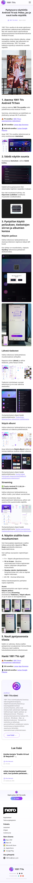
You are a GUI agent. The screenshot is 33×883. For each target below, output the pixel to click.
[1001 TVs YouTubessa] (19, 873)
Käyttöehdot (7, 817)
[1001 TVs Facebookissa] (22, 873)
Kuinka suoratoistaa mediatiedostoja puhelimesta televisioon (16, 530)
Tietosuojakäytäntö (9, 820)
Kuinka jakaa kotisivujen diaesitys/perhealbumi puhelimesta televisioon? (14, 476)
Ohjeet (5, 830)
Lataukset (6, 827)
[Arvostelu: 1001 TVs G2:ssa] (20, 876)
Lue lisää (11, 735)
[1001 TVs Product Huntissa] (23, 876)
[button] (30, 2)
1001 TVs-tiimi (13, 20)
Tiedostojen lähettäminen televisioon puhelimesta (15, 418)
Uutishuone (7, 833)
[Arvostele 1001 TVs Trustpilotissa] (18, 876)
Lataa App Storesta (21, 125)
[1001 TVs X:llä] (17, 873)
